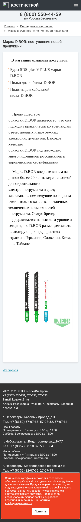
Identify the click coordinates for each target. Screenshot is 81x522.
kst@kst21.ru (20, 399)
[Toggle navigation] (76, 5)
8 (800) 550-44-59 (40, 14)
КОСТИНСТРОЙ (24, 5)
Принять (40, 511)
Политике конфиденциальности (27, 502)
